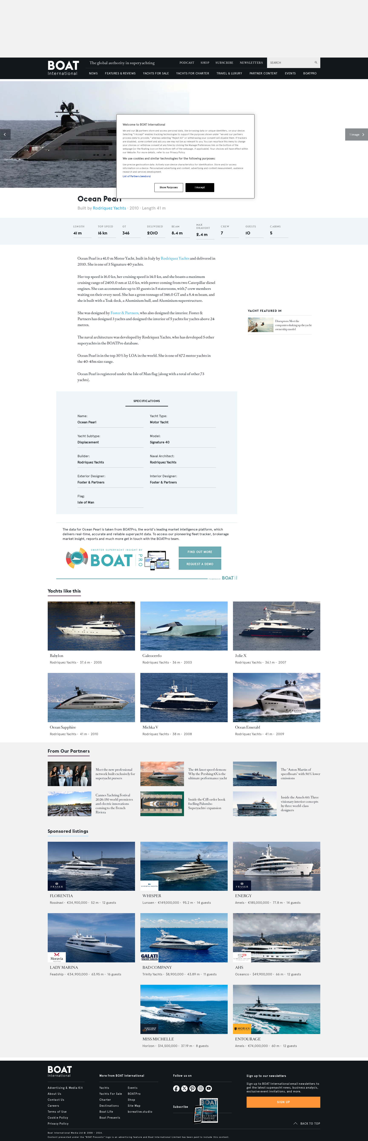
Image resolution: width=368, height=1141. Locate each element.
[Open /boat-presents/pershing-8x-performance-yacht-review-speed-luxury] (162, 774)
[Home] (66, 68)
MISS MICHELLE (158, 1039)
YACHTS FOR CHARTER (192, 73)
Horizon (148, 1046)
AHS (239, 967)
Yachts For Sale (110, 1094)
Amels (239, 903)
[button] (5, 134)
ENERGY (243, 895)
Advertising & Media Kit (65, 1088)
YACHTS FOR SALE (156, 73)
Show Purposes (169, 187)
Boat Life (106, 1112)
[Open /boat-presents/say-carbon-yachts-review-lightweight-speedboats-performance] (255, 774)
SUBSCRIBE (224, 63)
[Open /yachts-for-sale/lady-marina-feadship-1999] (91, 937)
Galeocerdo (152, 655)
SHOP (205, 63)
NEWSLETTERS (251, 63)
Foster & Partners (124, 312)
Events (133, 1088)
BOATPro (134, 1094)
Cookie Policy (58, 1117)
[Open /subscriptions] (202, 1111)
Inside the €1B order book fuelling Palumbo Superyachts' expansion (206, 803)
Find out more (200, 552)
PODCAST (187, 63)
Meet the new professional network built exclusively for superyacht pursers (115, 773)
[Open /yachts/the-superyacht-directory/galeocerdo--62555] (184, 626)
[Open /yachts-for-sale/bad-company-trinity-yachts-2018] (184, 937)
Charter (105, 1100)
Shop (131, 1100)
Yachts (104, 1088)
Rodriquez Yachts (109, 208)
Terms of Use (57, 1112)
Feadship (57, 974)
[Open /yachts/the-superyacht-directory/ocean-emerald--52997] (276, 697)
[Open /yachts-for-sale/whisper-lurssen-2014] (184, 866)
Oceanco (242, 974)
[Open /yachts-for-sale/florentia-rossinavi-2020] (91, 866)
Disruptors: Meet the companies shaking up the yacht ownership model (293, 325)
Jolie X (240, 655)
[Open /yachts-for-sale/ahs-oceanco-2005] (276, 937)
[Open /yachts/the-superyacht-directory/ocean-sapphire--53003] (91, 697)
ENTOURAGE (248, 1039)
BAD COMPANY (157, 967)
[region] (185, 156)
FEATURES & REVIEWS (120, 73)
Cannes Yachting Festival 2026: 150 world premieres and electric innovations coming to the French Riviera (114, 803)
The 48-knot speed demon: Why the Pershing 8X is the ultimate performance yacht (207, 773)
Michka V (150, 727)
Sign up (283, 1102)
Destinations (109, 1106)
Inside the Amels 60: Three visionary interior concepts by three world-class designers (300, 803)
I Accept (200, 187)
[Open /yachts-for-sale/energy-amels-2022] (276, 866)
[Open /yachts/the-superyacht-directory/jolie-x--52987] (276, 626)
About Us (54, 1094)
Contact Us (56, 1100)
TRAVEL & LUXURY (229, 73)
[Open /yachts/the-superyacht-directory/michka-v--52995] (184, 697)
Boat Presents (109, 1117)
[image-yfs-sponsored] (57, 890)
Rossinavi (56, 903)
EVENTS (290, 73)
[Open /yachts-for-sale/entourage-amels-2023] (276, 1009)
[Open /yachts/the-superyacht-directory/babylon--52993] (91, 626)
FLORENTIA (61, 895)
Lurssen (148, 903)
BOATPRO (309, 73)
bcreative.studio (140, 1112)
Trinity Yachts (152, 974)
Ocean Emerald (247, 727)
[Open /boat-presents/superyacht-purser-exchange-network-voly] (69, 774)
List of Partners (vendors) (137, 176)
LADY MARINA (64, 967)
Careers (53, 1106)
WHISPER (151, 895)
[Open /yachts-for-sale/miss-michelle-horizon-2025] (184, 1009)
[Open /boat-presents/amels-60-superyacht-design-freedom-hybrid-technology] (255, 803)
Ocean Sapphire (63, 727)
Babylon (56, 655)
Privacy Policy (58, 1123)
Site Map (134, 1106)
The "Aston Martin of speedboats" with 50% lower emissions (300, 773)
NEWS (93, 73)
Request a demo (200, 564)
